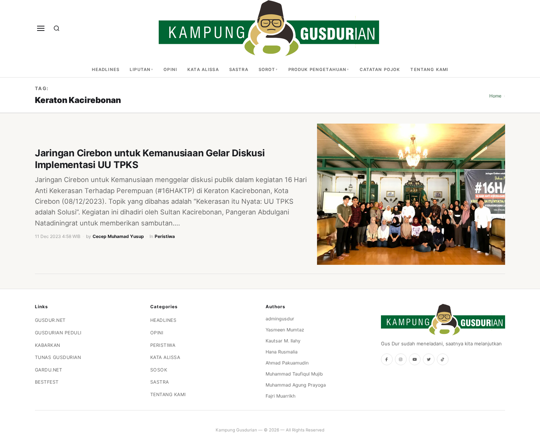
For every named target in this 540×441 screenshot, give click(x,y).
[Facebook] (387, 359)
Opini (170, 69)
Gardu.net (48, 370)
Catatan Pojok (380, 69)
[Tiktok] (443, 359)
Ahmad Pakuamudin (287, 363)
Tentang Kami (429, 69)
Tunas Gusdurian (58, 357)
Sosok (159, 370)
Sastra (238, 69)
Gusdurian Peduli (58, 332)
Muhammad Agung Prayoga (296, 385)
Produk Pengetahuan (317, 69)
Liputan (140, 69)
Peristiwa (165, 236)
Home (495, 96)
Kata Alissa (203, 69)
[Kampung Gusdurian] (269, 28)
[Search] (56, 28)
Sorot (267, 69)
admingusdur (280, 318)
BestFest (47, 382)
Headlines (105, 69)
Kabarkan (47, 345)
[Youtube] (415, 359)
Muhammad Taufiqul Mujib (294, 374)
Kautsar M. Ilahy (283, 341)
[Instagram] (401, 359)
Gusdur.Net (50, 320)
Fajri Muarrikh (280, 396)
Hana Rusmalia (282, 352)
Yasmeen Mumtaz (285, 329)
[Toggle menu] (41, 28)
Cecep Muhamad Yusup (118, 236)
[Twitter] (429, 359)
